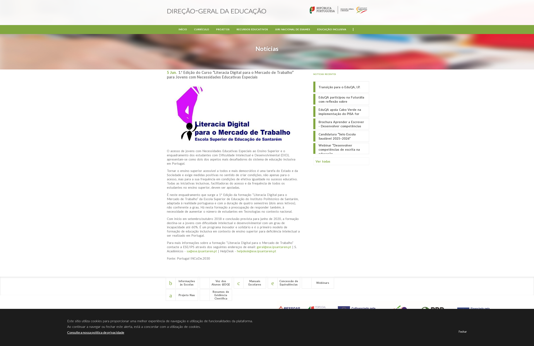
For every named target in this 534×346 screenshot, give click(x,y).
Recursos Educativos (252, 29)
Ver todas (323, 161)
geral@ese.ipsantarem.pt (274, 247)
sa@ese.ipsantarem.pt (202, 251)
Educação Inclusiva (331, 29)
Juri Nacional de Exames (292, 29)
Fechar (463, 331)
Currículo (201, 29)
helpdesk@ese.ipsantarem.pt (256, 251)
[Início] (217, 11)
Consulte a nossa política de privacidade (95, 332)
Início (183, 29)
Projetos (222, 29)
